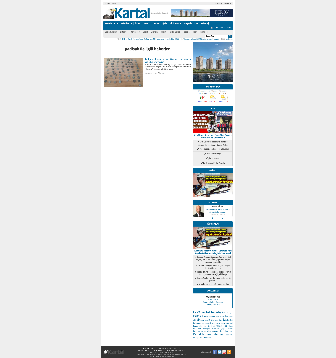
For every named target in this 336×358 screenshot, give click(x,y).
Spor (196, 23)
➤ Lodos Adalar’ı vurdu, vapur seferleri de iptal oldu (213, 279)
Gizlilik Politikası (161, 353)
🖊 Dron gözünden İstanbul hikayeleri (213, 149)
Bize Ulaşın (171, 353)
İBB (225, 325)
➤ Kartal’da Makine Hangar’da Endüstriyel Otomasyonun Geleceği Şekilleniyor (213, 273)
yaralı (209, 335)
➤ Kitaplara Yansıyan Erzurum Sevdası (213, 284)
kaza (231, 326)
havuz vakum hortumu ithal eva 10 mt (175, 355)
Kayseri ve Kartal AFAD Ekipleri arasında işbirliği (192, 39)
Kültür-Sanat (176, 23)
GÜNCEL (206, 316)
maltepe (196, 338)
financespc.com (159, 357)
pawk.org (152, 357)
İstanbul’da (207, 338)
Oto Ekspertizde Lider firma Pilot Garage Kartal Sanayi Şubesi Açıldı (213, 136)
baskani (212, 316)
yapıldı (222, 316)
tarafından (215, 329)
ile (194, 312)
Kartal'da (207, 331)
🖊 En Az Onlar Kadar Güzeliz (213, 163)
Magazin (188, 23)
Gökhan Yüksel (215, 326)
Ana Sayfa (152, 353)
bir (198, 320)
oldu (206, 320)
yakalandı (215, 331)
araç (202, 331)
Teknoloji (205, 23)
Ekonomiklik (213, 299)
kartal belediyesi (213, 312)
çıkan (202, 320)
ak (227, 313)
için (210, 320)
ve (198, 312)
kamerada (197, 326)
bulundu (230, 329)
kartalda (198, 316)
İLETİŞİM (107, 4)
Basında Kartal (111, 23)
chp (201, 338)
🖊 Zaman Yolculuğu (212, 153)
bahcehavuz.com (169, 357)
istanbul (218, 334)
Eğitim (164, 23)
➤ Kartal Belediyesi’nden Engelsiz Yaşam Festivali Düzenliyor (212, 266)
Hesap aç (219, 4)
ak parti (212, 323)
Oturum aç (228, 4)
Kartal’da (199, 334)
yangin (223, 329)
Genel (146, 23)
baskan (229, 316)
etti (194, 320)
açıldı (231, 313)
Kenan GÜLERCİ (218, 207)
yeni (217, 316)
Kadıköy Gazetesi (213, 304)
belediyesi (206, 329)
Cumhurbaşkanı (220, 323)
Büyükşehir (136, 23)
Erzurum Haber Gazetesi (213, 302)
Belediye (125, 23)
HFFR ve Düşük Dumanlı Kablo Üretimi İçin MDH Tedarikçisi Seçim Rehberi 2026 (141, 39)
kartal (222, 320)
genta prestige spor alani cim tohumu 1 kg (150, 355)
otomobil (229, 323)
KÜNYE (114, 4)
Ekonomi (155, 23)
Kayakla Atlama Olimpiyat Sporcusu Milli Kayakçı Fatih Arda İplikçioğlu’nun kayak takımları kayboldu (213, 253)
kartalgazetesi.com (147, 351)
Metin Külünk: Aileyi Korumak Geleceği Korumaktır (218, 210)
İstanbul (196, 331)
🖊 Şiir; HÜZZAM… (213, 158)
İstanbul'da (223, 331)
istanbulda (229, 335)
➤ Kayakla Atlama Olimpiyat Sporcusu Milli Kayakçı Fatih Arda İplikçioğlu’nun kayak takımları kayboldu (213, 259)
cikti (204, 326)
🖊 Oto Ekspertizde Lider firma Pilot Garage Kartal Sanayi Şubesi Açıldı (213, 143)
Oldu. (231, 331)
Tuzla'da (215, 320)
